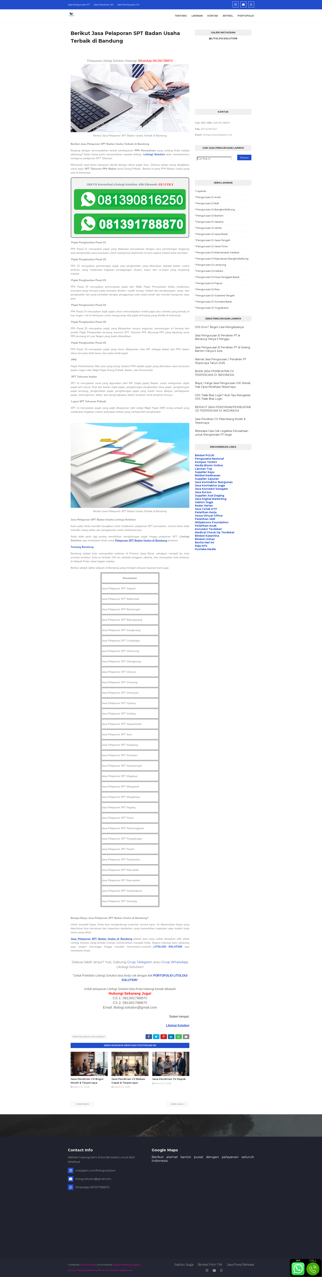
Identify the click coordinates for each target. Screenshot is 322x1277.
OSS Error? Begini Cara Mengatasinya (219, 327)
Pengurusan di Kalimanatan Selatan (217, 252)
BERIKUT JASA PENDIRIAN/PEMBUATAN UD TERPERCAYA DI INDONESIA (223, 409)
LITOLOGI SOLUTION (168, 946)
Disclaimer (90, 1270)
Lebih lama (177, 1104)
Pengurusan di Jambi (209, 227)
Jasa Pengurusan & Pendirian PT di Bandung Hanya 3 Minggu (217, 337)
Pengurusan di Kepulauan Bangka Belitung (222, 258)
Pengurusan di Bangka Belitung (215, 209)
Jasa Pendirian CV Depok (169, 1078)
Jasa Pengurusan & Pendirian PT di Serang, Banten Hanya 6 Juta (222, 349)
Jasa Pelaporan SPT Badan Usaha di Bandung (101, 938)
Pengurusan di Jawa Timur (212, 246)
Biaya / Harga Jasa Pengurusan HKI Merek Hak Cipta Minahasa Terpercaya (222, 384)
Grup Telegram (139, 962)
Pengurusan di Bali (207, 203)
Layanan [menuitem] (197, 15)
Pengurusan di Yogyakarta (212, 307)
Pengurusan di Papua (209, 283)
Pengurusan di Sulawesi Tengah (215, 295)
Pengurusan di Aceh (208, 197)
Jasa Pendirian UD (103, 4)
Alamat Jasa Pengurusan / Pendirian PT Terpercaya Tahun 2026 (220, 361)
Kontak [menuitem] (212, 15)
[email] (243, 4)
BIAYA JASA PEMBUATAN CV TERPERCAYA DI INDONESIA (214, 373)
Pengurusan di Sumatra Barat (214, 301)
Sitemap (127, 1270)
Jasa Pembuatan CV (128, 4)
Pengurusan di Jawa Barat (88, 1036)
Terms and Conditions (109, 1270)
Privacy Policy (75, 1270)
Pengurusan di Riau (208, 289)
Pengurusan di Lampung (211, 264)
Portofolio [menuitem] (246, 15)
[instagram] (236, 4)
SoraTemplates (88, 1264)
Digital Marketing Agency (127, 1264)
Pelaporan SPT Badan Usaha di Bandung (141, 540)
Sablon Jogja (183, 1264)
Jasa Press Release (240, 1264)
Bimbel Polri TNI (210, 1264)
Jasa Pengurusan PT (79, 4)
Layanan (201, 191)
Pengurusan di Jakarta (209, 221)
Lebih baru (83, 1104)
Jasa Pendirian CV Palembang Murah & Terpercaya (220, 420)
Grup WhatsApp (175, 962)
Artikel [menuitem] (228, 15)
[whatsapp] (251, 4)
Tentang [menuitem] (181, 15)
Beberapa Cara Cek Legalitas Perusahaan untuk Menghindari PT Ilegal (221, 432)
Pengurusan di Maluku (209, 270)
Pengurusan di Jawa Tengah (213, 240)
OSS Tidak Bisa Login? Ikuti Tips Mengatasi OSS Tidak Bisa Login (222, 397)
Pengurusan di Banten (209, 215)
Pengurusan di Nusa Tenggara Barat (217, 277)
